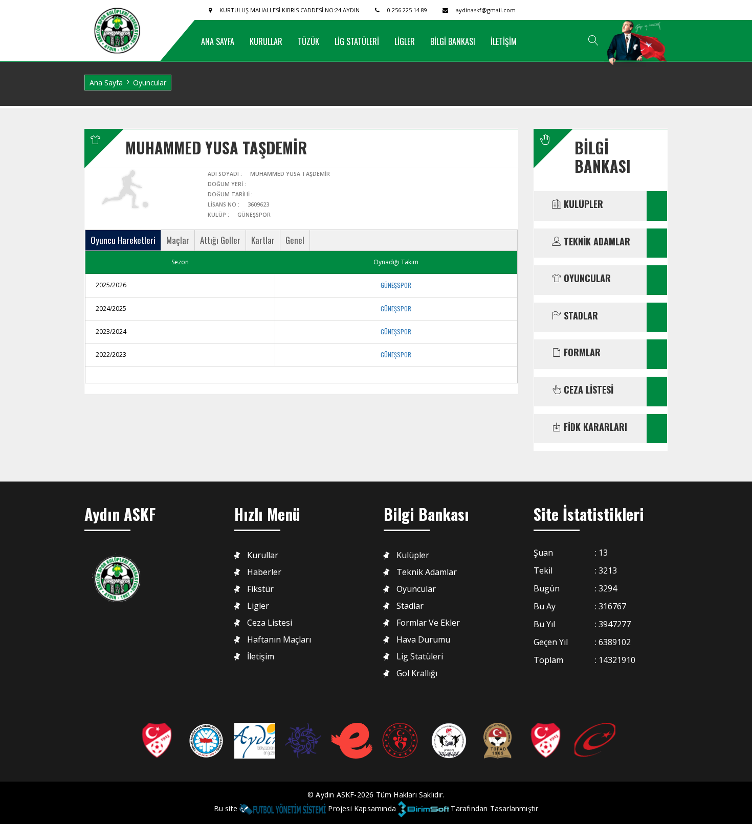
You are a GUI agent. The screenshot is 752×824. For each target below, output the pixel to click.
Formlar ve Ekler (428, 623)
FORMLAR (581, 352)
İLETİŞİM (504, 41)
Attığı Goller (220, 240)
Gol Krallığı (416, 673)
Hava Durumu (423, 640)
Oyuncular (416, 589)
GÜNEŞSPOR (396, 285)
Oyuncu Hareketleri (123, 240)
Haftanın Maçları (279, 640)
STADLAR (579, 316)
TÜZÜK (308, 41)
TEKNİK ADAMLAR (595, 241)
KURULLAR (266, 41)
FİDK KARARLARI (594, 427)
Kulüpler (412, 555)
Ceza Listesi (269, 623)
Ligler (258, 606)
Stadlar (410, 606)
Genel (294, 240)
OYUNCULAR (586, 278)
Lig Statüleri (419, 656)
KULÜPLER (582, 204)
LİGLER (404, 41)
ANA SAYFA (217, 41)
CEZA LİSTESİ (587, 390)
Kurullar (262, 555)
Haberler (264, 572)
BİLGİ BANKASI (452, 41)
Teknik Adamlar (426, 572)
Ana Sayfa (106, 82)
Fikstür (260, 589)
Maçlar (177, 240)
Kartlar (263, 240)
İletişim (260, 656)
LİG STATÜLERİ (357, 41)
